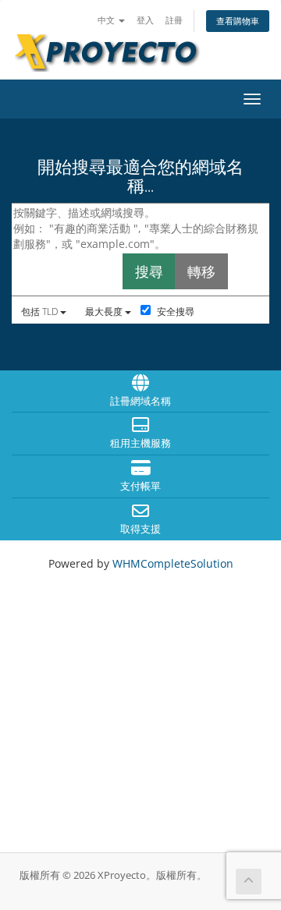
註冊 (174, 20)
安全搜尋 (174, 311)
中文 (107, 20)
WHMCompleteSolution (172, 563)
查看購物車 (237, 21)
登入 (145, 20)
